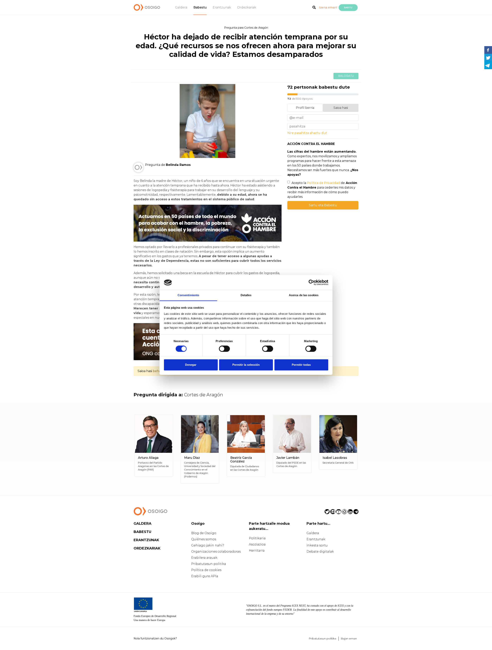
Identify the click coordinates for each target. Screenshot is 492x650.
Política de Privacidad (323, 183)
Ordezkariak (246, 7)
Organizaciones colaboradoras (216, 551)
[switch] (224, 349)
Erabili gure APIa (204, 576)
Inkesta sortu (317, 545)
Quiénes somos (203, 539)
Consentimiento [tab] (188, 295)
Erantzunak (222, 7)
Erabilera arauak (204, 557)
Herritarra (257, 550)
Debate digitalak (320, 551)
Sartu (348, 7)
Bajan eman (349, 638)
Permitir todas (301, 364)
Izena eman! (328, 7)
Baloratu (346, 76)
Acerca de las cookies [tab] (303, 295)
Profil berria (305, 108)
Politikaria (257, 538)
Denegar (190, 364)
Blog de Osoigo (203, 533)
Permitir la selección (246, 364)
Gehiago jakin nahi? (207, 545)
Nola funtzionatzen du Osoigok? (155, 638)
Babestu (200, 7)
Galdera (181, 7)
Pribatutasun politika (208, 564)
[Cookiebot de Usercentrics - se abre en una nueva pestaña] (311, 282)
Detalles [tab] (246, 295)
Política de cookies (206, 570)
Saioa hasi (340, 108)
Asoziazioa (257, 544)
